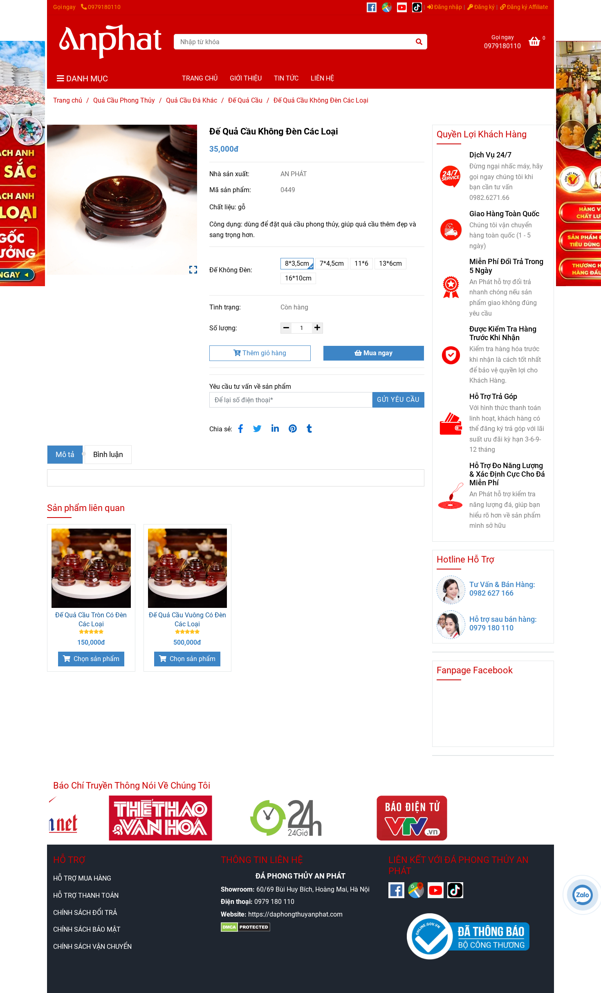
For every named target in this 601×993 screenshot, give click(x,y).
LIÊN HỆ (322, 78)
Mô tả (65, 455)
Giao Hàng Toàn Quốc (504, 213)
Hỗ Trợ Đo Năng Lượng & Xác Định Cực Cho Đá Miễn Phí (507, 474)
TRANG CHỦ (200, 78)
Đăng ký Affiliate (527, 7)
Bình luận (108, 455)
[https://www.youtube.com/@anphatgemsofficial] (404, 7)
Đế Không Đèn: (230, 270)
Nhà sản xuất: (230, 174)
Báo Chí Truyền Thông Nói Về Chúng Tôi (131, 785)
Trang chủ (67, 100)
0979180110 (104, 7)
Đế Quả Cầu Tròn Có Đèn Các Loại (91, 619)
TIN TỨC (286, 78)
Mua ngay (377, 353)
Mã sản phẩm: (231, 190)
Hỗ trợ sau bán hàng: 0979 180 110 (503, 623)
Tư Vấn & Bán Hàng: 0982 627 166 (502, 588)
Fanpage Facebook (475, 670)
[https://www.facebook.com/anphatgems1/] (374, 7)
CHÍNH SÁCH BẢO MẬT (87, 929)
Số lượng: (224, 328)
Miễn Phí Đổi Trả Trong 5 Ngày (506, 265)
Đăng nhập (447, 7)
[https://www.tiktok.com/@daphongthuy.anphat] (419, 7)
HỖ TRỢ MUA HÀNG (82, 878)
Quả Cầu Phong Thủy (124, 100)
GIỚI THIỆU (246, 78)
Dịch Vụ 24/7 (490, 154)
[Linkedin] (275, 429)
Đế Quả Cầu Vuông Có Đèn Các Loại (187, 619)
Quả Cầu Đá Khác (191, 100)
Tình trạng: (225, 307)
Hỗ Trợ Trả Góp (493, 396)
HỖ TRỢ (69, 860)
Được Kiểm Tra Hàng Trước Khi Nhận (502, 333)
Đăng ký (484, 7)
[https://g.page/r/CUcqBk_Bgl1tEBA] (389, 7)
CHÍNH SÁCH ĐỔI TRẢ (85, 913)
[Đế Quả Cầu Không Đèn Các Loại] (110, 41)
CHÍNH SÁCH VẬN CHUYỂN (92, 946)
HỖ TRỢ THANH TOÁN (86, 895)
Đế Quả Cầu (245, 100)
